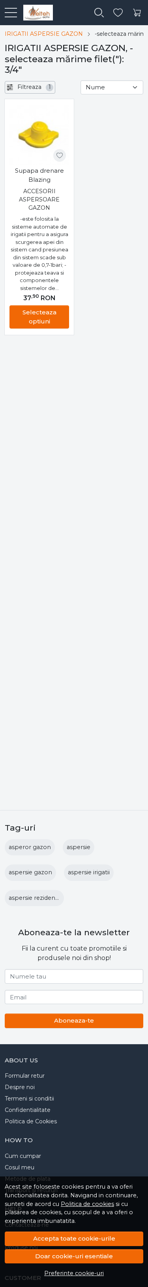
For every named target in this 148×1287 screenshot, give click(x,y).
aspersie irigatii (89, 872)
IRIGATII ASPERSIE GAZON (44, 33)
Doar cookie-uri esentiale (74, 1256)
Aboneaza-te (74, 1020)
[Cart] (137, 13)
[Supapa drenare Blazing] (39, 135)
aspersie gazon (30, 872)
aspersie (78, 847)
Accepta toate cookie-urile (74, 1238)
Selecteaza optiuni (39, 316)
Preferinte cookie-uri (74, 1273)
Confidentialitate (28, 1109)
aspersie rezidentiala (38, 897)
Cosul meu (19, 1167)
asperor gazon (30, 847)
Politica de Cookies (31, 1121)
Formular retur (25, 1075)
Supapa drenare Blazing (39, 175)
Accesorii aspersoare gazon (39, 199)
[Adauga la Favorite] (59, 155)
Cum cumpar (23, 1156)
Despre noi (20, 1087)
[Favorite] (118, 13)
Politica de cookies (87, 1204)
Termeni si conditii (29, 1098)
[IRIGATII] (35, 12)
